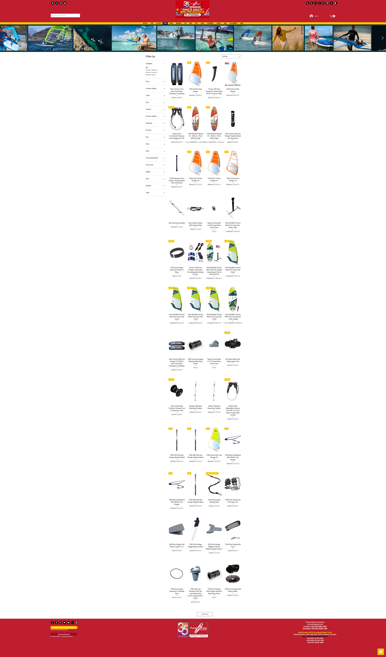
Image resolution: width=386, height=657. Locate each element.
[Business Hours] (323, 3)
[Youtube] (68, 622)
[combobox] (231, 56)
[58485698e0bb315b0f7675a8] (315, 3)
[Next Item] (382, 38)
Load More (204, 614)
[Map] (327, 3)
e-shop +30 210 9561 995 (314, 626)
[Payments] (335, 3)
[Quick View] (176, 74)
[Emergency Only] (319, 3)
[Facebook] (56, 622)
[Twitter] (64, 622)
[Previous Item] (3, 38)
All (147, 67)
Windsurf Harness (151, 72)
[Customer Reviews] (331, 3)
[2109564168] (311, 3)
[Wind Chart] (72, 622)
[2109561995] (307, 3)
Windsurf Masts (151, 75)
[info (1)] (52, 622)
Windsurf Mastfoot (151, 70)
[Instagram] (60, 622)
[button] (333, 16)
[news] (76, 622)
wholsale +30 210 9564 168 (315, 628)
